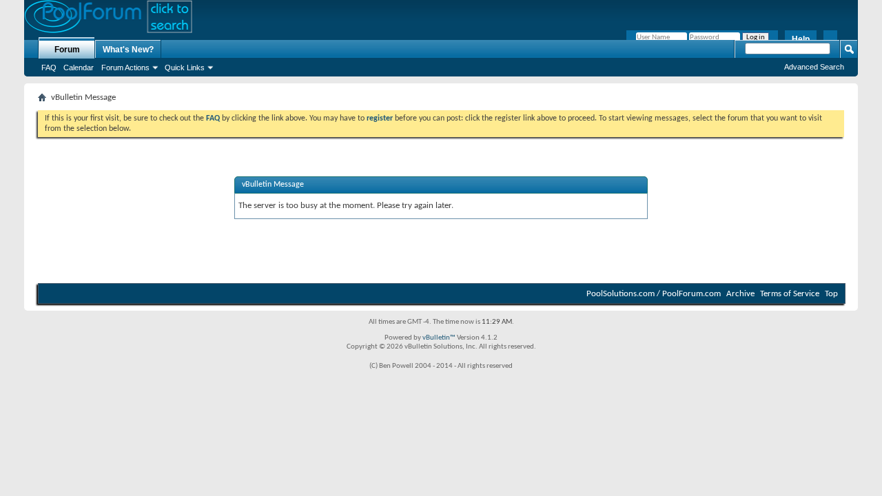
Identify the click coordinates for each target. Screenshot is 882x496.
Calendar (78, 67)
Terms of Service (789, 293)
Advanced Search (814, 67)
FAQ (49, 67)
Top (831, 293)
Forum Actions (125, 67)
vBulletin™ (438, 338)
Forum (67, 49)
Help (801, 39)
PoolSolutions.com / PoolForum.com (653, 293)
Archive (740, 293)
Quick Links (185, 67)
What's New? (128, 49)
